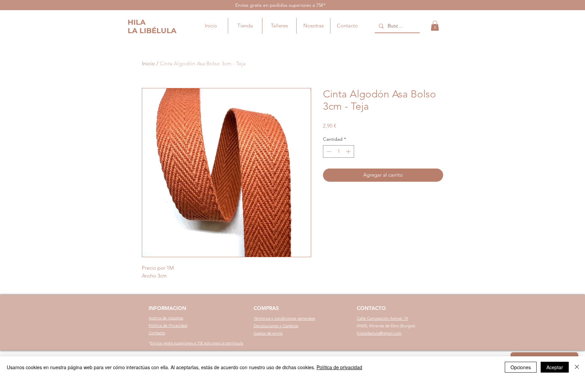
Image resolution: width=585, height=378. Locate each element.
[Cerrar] (577, 367)
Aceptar (554, 367)
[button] (435, 26)
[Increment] (349, 151)
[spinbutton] (338, 151)
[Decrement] (328, 151)
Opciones (521, 367)
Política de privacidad (339, 367)
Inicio (148, 63)
